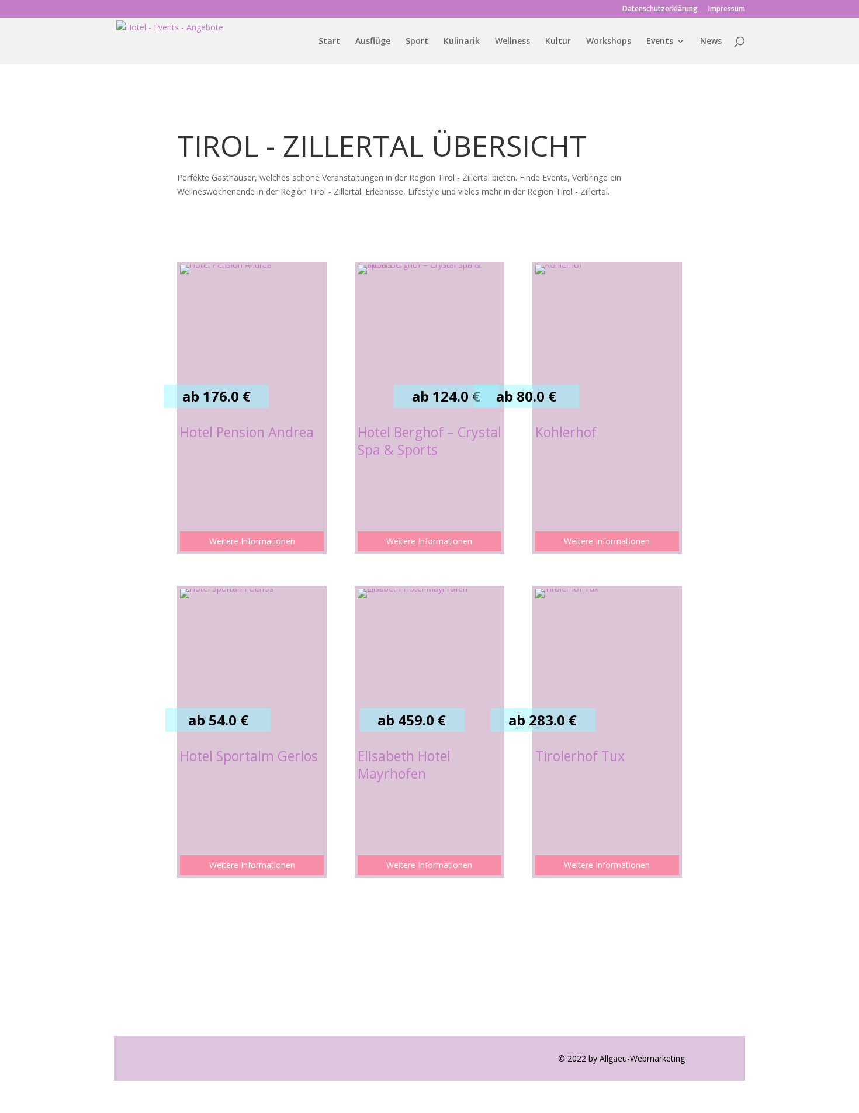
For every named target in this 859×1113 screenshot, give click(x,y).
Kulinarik (462, 41)
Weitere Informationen (252, 541)
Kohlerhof (566, 432)
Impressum (726, 9)
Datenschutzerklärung (660, 9)
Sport (417, 41)
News (711, 41)
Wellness (512, 41)
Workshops (608, 41)
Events (659, 41)
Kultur (558, 41)
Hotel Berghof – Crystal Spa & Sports (429, 441)
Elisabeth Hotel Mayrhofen (404, 764)
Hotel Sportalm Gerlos (249, 755)
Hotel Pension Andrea (247, 432)
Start (329, 41)
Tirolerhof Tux (580, 755)
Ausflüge (372, 41)
